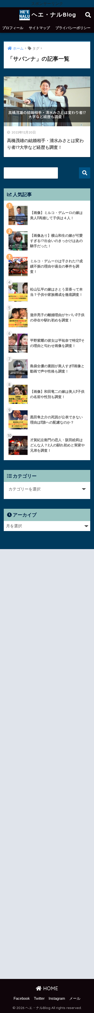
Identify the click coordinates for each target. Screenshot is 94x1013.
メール (74, 998)
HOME (50, 988)
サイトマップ (39, 28)
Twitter (39, 998)
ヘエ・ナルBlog (53, 14)
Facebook (22, 998)
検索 (84, 173)
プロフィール (12, 28)
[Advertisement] (47, 765)
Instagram (57, 998)
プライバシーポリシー (72, 28)
